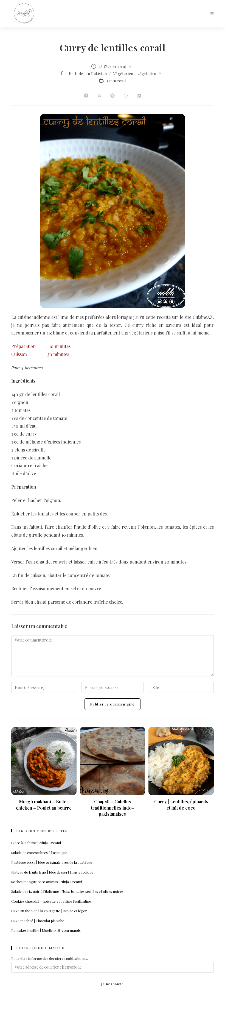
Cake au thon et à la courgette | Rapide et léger (49, 910)
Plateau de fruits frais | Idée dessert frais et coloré (52, 872)
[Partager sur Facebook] (86, 95)
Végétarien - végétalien (134, 73)
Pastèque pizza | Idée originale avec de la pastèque (51, 862)
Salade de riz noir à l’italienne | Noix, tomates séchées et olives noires (67, 891)
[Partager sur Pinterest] (112, 95)
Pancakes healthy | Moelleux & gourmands (46, 930)
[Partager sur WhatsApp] (125, 95)
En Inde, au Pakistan (88, 73)
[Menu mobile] (212, 13)
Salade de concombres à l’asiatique (39, 852)
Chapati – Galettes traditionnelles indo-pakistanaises (112, 808)
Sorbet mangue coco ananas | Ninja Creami (46, 881)
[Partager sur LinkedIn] (138, 95)
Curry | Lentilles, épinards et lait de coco (181, 804)
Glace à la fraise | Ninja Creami (36, 842)
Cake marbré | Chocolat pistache (37, 920)
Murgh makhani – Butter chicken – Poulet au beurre (44, 804)
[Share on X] (99, 95)
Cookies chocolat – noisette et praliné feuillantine (51, 901)
